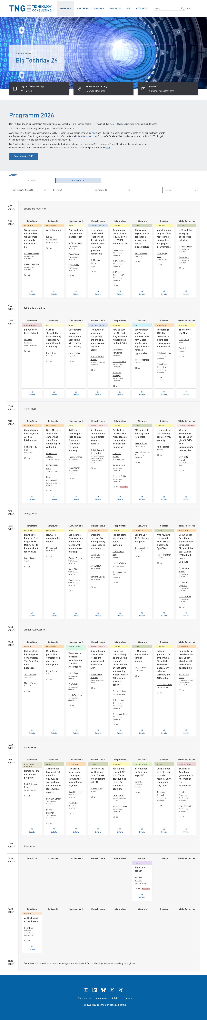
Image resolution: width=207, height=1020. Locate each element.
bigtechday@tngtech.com (161, 91)
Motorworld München (95, 91)
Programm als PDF (23, 156)
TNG (116, 124)
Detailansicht (78, 180)
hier (93, 133)
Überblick (32, 180)
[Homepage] (33, 8)
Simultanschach (85, 136)
